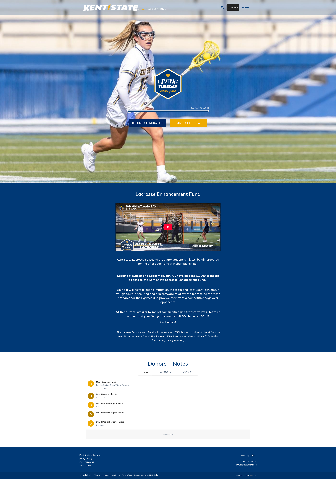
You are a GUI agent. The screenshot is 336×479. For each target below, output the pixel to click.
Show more (167, 434)
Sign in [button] (245, 7)
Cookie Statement (141, 475)
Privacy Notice (114, 475)
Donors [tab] (187, 372)
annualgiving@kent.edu (246, 465)
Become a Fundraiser (147, 123)
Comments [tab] (165, 372)
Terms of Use (127, 475)
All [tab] (146, 372)
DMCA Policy (154, 475)
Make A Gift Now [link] (188, 123)
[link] (124, 7)
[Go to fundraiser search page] (222, 8)
